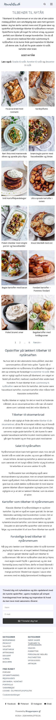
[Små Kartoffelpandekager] (14, 178)
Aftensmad (8, 652)
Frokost (7, 643)
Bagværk (7, 662)
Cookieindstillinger (11, 694)
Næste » (37, 342)
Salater (7, 646)
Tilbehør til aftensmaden (35, 644)
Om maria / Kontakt (13, 681)
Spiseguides (34, 660)
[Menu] (51, 4)
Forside (7, 672)
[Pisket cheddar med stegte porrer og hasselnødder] (14, 223)
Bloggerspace (32, 711)
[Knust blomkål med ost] (42, 223)
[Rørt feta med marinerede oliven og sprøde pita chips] (14, 133)
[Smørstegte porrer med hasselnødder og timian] (42, 133)
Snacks (31, 648)
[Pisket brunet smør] (14, 312)
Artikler (32, 663)
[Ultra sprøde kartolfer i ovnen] (42, 178)
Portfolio (8, 684)
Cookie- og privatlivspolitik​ (17, 690)
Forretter (33, 651)
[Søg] (45, 4)
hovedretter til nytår (39, 371)
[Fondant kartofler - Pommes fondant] (42, 267)
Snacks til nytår (19, 61)
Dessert (7, 655)
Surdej (6, 658)
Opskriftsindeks (11, 675)
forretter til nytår (34, 61)
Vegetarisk (8, 649)
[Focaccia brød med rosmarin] (14, 88)
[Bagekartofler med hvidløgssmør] (42, 312)
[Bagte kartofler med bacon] (14, 267)
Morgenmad (9, 640)
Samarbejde (9, 687)
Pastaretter (34, 657)
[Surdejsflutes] (42, 88)
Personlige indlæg (38, 654)
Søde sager (34, 640)
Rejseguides (9, 678)
